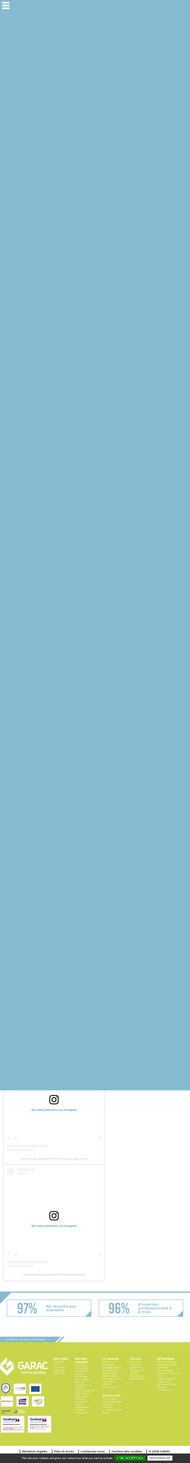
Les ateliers (108, 1364)
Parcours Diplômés (107, 1406)
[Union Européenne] (35, 1394)
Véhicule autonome (81, 1400)
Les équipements (112, 1367)
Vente (78, 1404)
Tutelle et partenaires (136, 1366)
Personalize (160, 1458)
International (137, 1378)
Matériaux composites (81, 1411)
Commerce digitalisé (81, 1372)
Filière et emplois (166, 1362)
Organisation (137, 1370)
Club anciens (137, 1375)
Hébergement (110, 1370)
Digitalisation (82, 1407)
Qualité (134, 1373)
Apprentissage (165, 1370)
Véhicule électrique (81, 1383)
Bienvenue (108, 1362)
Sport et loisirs (110, 1375)
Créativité (80, 1365)
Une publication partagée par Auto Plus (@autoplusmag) (54, 1274)
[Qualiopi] (13, 1433)
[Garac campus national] (24, 1375)
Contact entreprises (163, 1388)
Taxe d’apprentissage (166, 1377)
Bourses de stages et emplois (167, 1366)
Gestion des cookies (127, 1451)
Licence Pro (60, 1367)
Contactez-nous (93, 1451)
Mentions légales (35, 1451)
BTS (55, 1364)
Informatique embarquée (82, 1394)
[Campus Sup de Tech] (21, 1414)
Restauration (109, 1373)
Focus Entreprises (112, 1401)
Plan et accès (109, 1387)
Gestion (79, 1387)
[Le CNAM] (20, 1394)
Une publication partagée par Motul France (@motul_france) (54, 1158)
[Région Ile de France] (8, 1407)
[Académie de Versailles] (38, 1407)
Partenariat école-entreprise (166, 1383)
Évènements (109, 1398)
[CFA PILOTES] (6, 1394)
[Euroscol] (6, 1414)
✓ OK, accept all (130, 1458)
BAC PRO (58, 1362)
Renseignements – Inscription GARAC (112, 1381)
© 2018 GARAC (159, 1451)
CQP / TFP (59, 1373)
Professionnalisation (168, 1373)
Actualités (111, 1395)
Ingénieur (58, 1370)
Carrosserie (81, 1368)
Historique (135, 1362)
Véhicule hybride (84, 1390)
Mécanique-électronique (82, 1378)
